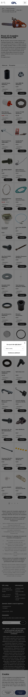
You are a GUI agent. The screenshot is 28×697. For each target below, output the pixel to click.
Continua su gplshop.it (14, 352)
